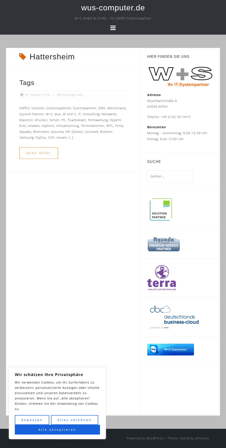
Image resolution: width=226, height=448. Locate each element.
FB (154, 380)
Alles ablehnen (74, 420)
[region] (57, 403)
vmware (161, 386)
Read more (38, 153)
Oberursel (164, 375)
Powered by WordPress (145, 438)
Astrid (184, 438)
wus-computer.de (113, 7)
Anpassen (32, 420)
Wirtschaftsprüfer (172, 384)
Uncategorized (72, 95)
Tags (26, 82)
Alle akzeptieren (57, 429)
